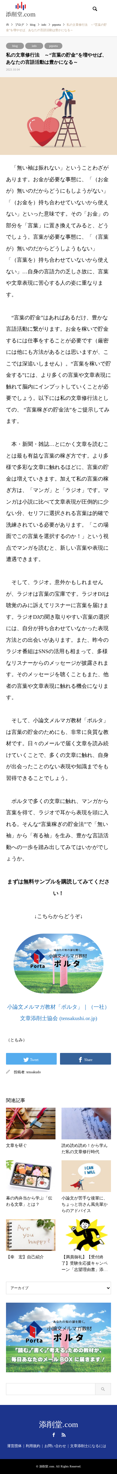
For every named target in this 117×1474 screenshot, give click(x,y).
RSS (64, 1435)
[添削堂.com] (20, 9)
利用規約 (33, 1446)
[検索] (95, 9)
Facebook (54, 1435)
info (34, 46)
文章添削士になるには (88, 1446)
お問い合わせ (55, 1446)
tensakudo (33, 1072)
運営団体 (14, 1446)
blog (15, 46)
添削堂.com (58, 1424)
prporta (53, 46)
